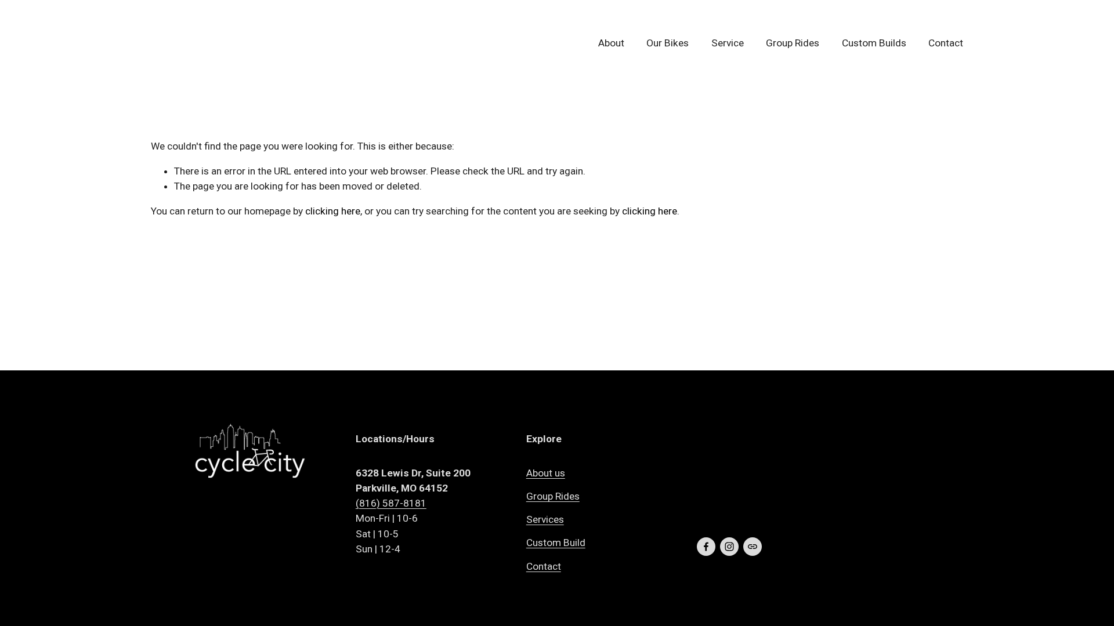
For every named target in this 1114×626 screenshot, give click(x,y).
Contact (945, 43)
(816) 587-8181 (391, 503)
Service (727, 43)
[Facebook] (706, 546)
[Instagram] (729, 546)
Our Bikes (667, 43)
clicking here (332, 211)
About (611, 43)
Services (545, 519)
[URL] (752, 546)
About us (545, 473)
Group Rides (792, 43)
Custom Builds (874, 43)
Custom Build (555, 542)
